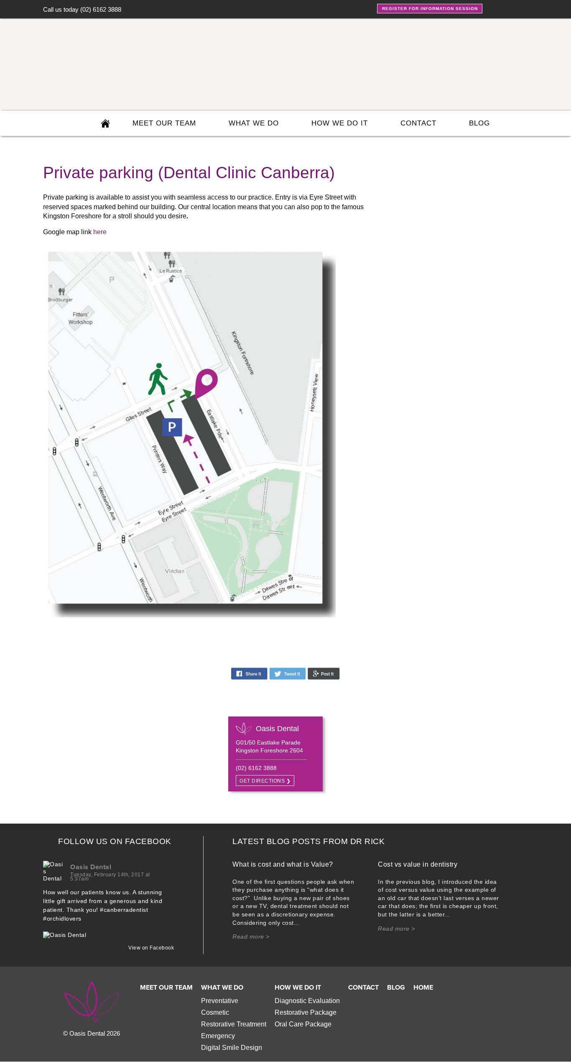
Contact (418, 123)
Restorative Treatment (233, 1024)
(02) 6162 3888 (100, 9)
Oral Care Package (303, 1024)
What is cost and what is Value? (282, 864)
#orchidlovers (62, 918)
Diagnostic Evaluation (307, 1000)
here (100, 231)
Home (423, 987)
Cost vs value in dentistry (417, 864)
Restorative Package (305, 1012)
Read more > (251, 936)
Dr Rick (367, 841)
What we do (254, 123)
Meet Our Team (166, 987)
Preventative (219, 1000)
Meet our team (164, 123)
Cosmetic (215, 1012)
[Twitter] (508, 8)
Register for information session (430, 8)
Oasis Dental (90, 867)
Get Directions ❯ (265, 781)
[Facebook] (494, 8)
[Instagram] (521, 8)
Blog (479, 123)
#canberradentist (124, 909)
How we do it (339, 123)
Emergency (218, 1035)
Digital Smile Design (231, 1047)
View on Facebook (149, 948)
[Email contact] (517, 123)
